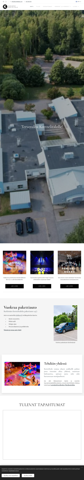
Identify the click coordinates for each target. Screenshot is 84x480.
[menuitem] (32, 7)
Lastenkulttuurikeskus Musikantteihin (63, 385)
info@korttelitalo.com (17, 1)
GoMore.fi (19, 315)
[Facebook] (3, 1)
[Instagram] (6, 1)
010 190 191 (29, 1)
